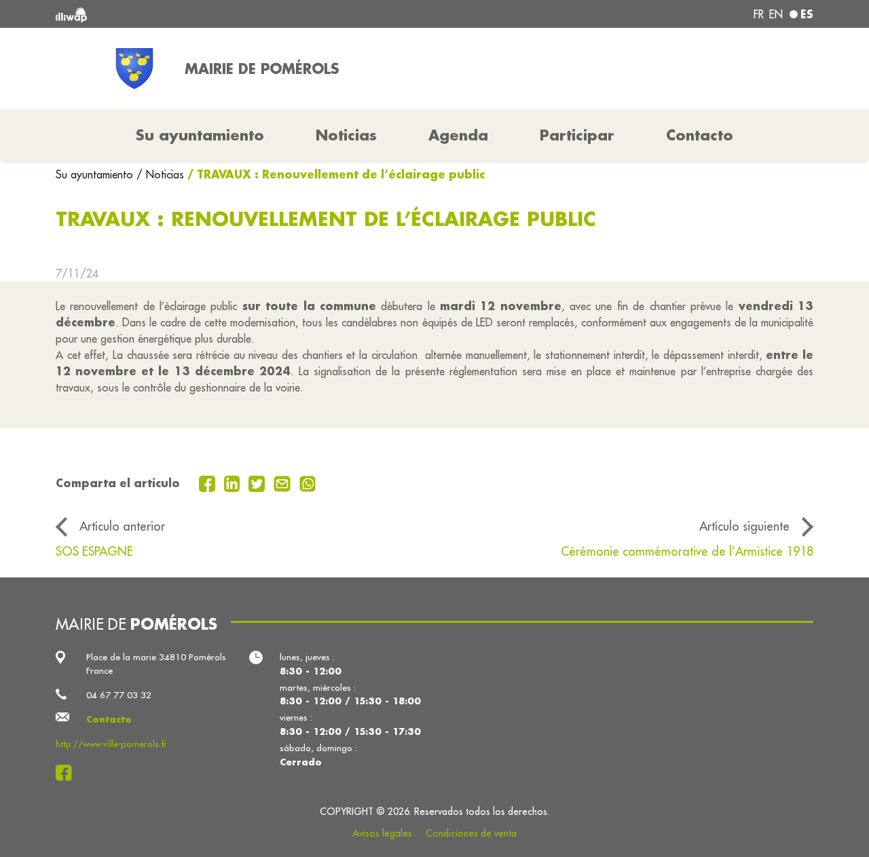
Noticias (346, 135)
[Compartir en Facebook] (208, 482)
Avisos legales (382, 833)
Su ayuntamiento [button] (200, 135)
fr (759, 14)
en (776, 14)
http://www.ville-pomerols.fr (111, 744)
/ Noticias (160, 174)
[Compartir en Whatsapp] (308, 482)
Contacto (699, 135)
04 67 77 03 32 (118, 695)
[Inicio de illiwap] (209, 14)
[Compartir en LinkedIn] (233, 482)
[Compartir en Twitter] (258, 482)
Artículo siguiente (744, 526)
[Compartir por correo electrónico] (284, 482)
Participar (577, 135)
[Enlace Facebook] (67, 773)
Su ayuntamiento (96, 174)
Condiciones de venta (471, 833)
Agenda (458, 135)
